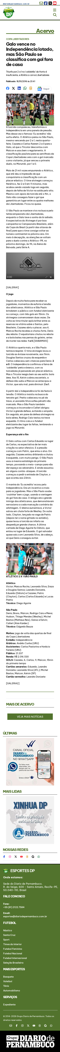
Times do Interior (12, 944)
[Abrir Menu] (54, 9)
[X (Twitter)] (15, 856)
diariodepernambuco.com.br (16, 4)
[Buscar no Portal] (54, 14)
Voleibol (7, 981)
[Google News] (33, 856)
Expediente (9, 1004)
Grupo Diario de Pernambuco (30, 1016)
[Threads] (27, 856)
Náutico (7, 930)
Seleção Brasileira (13, 962)
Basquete (8, 976)
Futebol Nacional (12, 953)
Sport (6, 939)
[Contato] (11, 1025)
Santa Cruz (9, 935)
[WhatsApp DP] (38, 856)
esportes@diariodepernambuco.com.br (25, 916)
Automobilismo (11, 990)
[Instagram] (10, 856)
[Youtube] (21, 856)
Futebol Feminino (12, 948)
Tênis (6, 986)
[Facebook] (6, 856)
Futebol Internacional (15, 958)
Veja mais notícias (30, 716)
